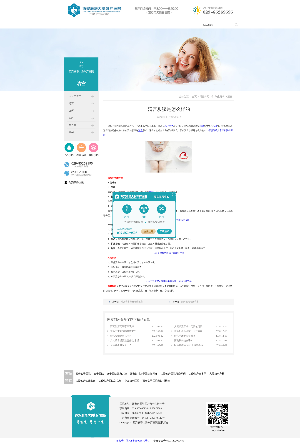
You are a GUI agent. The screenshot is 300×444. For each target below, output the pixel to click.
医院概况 (90, 24)
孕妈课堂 (159, 24)
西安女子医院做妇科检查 (156, 380)
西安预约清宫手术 (190, 301)
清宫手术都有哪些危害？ (133, 301)
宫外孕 (72, 125)
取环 (71, 117)
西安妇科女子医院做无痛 (144, 373)
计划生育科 (218, 96)
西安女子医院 (83, 373)
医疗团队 (124, 24)
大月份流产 (75, 96)
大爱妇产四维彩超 (86, 380)
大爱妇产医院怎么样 (110, 380)
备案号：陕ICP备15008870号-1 (133, 440)
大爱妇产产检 (216, 373)
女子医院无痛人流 (117, 373)
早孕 (71, 132)
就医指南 (142, 24)
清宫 (71, 103)
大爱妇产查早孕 (197, 373)
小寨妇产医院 (131, 380)
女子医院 (99, 373)
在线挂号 (176, 24)
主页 (194, 96)
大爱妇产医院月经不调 (173, 373)
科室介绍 (107, 24)
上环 (71, 110)
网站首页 (73, 24)
